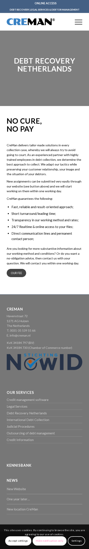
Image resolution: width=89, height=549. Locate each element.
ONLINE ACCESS (46, 3)
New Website (16, 489)
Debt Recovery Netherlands (27, 413)
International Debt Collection (28, 420)
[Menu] (76, 21)
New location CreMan (22, 509)
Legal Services (17, 406)
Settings (77, 540)
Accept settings (18, 540)
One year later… (18, 499)
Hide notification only (49, 540)
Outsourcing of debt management (31, 433)
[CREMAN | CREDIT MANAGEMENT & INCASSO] (31, 21)
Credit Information (20, 440)
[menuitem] (45, 3)
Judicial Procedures (21, 426)
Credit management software (28, 400)
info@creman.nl (20, 335)
